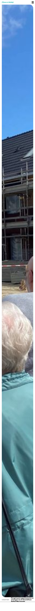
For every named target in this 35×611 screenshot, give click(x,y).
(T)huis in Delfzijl (8, 2)
